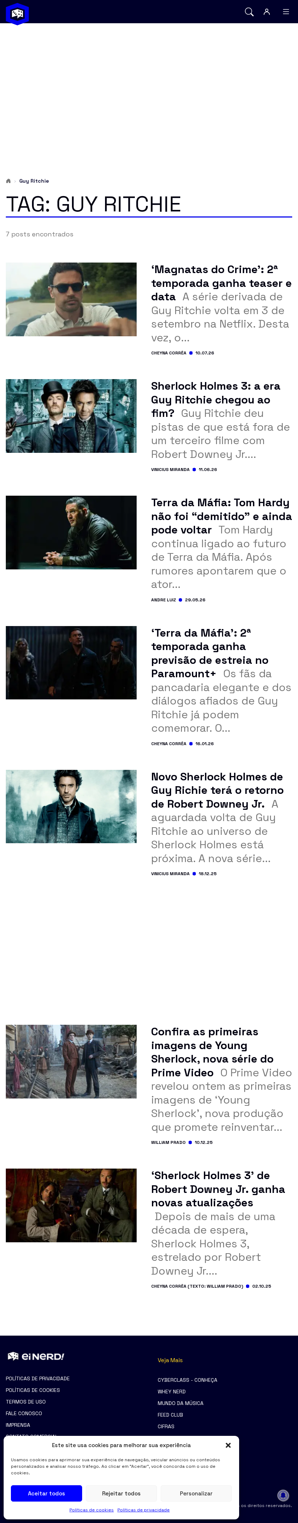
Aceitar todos (46, 1493)
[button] (228, 1445)
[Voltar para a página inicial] (17, 14)
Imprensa (18, 1425)
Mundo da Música (181, 1403)
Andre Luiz (163, 600)
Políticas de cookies (91, 1510)
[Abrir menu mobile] (286, 11)
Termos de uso (26, 1401)
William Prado (168, 1142)
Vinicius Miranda (170, 469)
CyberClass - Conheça (187, 1380)
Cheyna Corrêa (168, 353)
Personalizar (196, 1493)
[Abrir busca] (249, 11)
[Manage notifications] (283, 1495)
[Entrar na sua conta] (266, 11)
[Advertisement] (149, 86)
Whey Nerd (172, 1391)
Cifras (166, 1426)
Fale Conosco (24, 1413)
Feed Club (170, 1415)
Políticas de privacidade (143, 1510)
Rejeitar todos (121, 1493)
